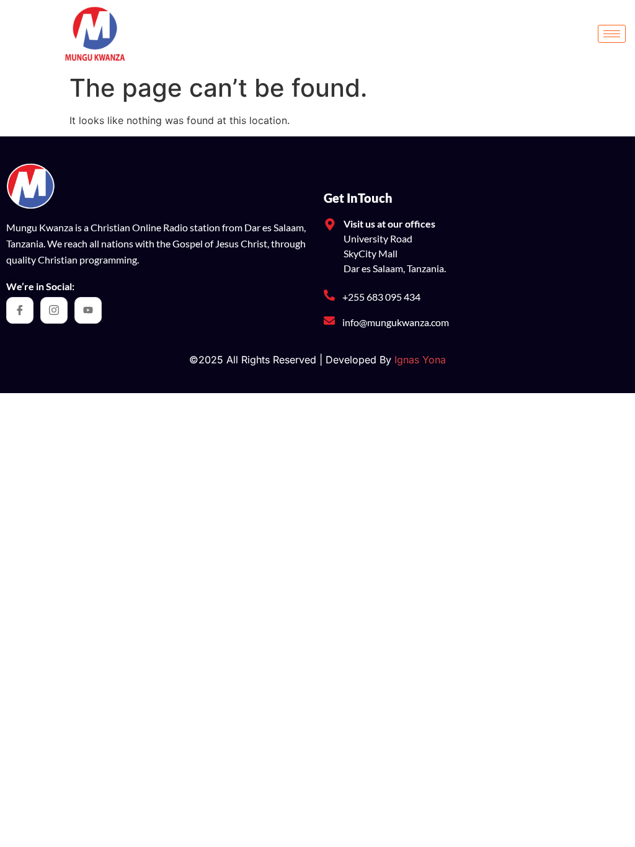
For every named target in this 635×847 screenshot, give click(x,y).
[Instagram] (54, 310)
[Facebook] (19, 310)
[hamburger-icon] (612, 34)
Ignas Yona (420, 359)
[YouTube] (88, 310)
